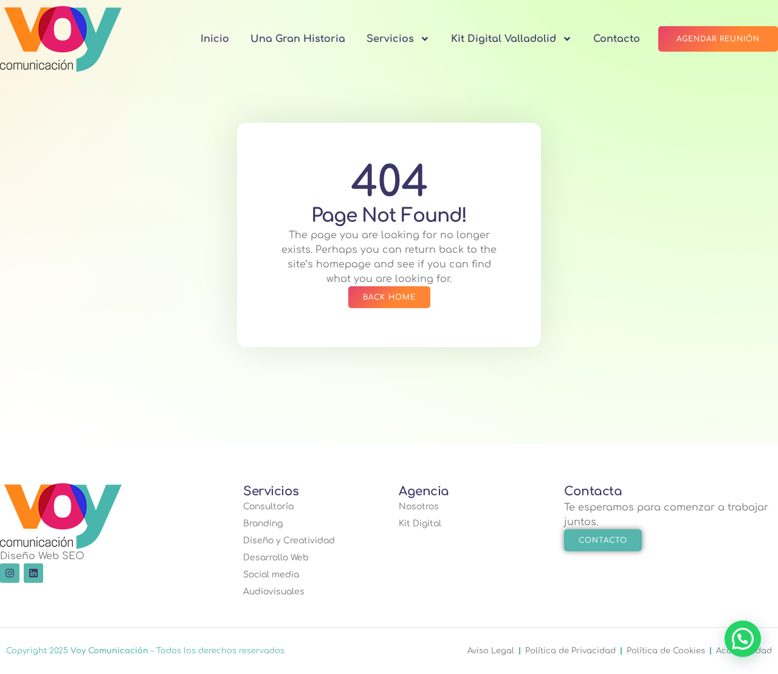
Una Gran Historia (297, 38)
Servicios (390, 38)
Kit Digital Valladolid (503, 38)
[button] (743, 639)
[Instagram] (9, 573)
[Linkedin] (33, 573)
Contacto (616, 38)
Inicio (215, 38)
